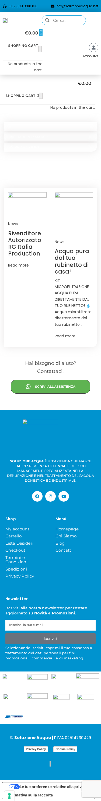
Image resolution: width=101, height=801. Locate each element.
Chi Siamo (66, 535)
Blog (60, 543)
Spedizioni (16, 569)
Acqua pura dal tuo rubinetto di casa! (72, 261)
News (13, 223)
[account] (93, 47)
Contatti (63, 550)
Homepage (67, 528)
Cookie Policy (65, 749)
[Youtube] (63, 496)
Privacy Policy (19, 576)
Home (12, 168)
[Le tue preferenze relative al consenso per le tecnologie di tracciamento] (9, 796)
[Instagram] (50, 496)
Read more (18, 265)
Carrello (13, 535)
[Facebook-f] (37, 496)
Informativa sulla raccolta (29, 795)
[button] (20, 117)
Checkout (15, 550)
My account (17, 528)
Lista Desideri (19, 543)
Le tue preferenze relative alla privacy (54, 786)
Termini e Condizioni (16, 560)
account (90, 56)
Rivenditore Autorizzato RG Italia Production (24, 243)
